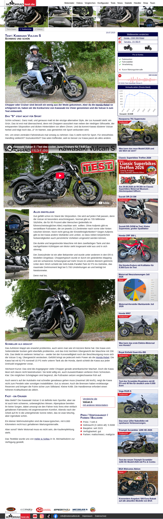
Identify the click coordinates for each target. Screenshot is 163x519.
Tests (113, 3)
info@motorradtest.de (70, 516)
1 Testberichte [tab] (25, 29)
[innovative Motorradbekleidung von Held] (11, 509)
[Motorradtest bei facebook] (55, 516)
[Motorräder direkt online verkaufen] (26, 509)
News (120, 3)
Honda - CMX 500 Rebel (134, 38)
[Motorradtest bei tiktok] (49, 516)
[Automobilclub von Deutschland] (43, 509)
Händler (137, 3)
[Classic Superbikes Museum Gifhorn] (92, 509)
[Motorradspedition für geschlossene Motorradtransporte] (62, 509)
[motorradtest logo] (17, 516)
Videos (79, 3)
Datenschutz (100, 516)
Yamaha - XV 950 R (132, 42)
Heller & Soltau (42, 439)
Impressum (87, 516)
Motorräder (69, 3)
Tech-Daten (11, 29)
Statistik (128, 3)
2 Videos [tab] (38, 29)
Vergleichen (90, 3)
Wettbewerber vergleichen (138, 34)
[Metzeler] (80, 509)
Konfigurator (103, 3)
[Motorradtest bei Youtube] (35, 516)
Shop (145, 3)
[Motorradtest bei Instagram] (42, 516)
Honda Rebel (103, 105)
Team (152, 3)
